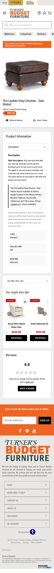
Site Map (26, 543)
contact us (15, 204)
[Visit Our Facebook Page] (20, 431)
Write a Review (27, 388)
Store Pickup (42, 120)
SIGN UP (45, 420)
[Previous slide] (9, 314)
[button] (4, 13)
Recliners (41, 34)
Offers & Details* (36, 543)
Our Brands (7, 550)
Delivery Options (16, 120)
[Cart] (50, 13)
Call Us (11, 113)
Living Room (25, 34)
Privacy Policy (16, 543)
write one (29, 382)
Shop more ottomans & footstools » (23, 44)
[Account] (44, 13)
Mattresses (9, 34)
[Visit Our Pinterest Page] (27, 431)
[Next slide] (44, 314)
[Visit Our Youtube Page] (34, 431)
